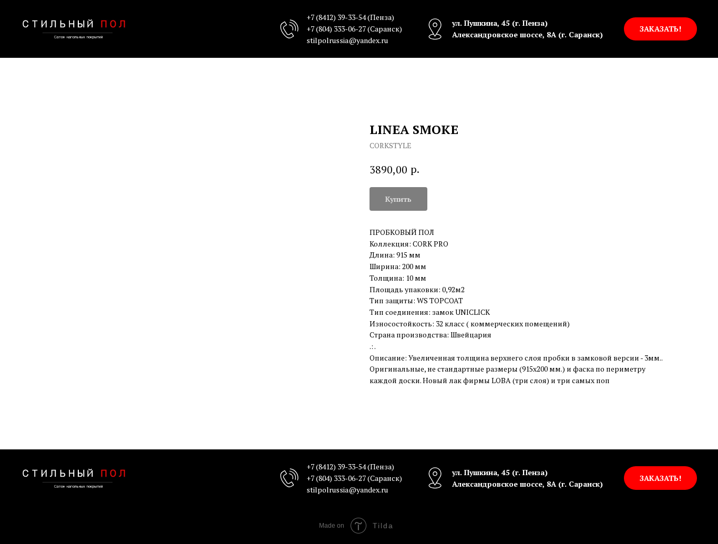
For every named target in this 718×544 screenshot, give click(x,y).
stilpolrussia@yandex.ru (347, 40)
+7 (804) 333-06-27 (336, 29)
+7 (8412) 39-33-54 (336, 17)
